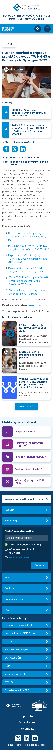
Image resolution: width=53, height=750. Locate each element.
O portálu (26, 716)
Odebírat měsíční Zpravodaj (25, 544)
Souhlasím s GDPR (19, 557)
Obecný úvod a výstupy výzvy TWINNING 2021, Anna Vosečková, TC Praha (29, 237)
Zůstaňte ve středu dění (19, 531)
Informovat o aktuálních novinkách (23, 551)
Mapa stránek (26, 722)
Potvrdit (39, 565)
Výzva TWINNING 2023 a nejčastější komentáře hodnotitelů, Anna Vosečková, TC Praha (28, 281)
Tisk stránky (26, 728)
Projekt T (27, 259)
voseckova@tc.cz (37, 305)
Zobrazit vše (26, 406)
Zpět (9, 43)
